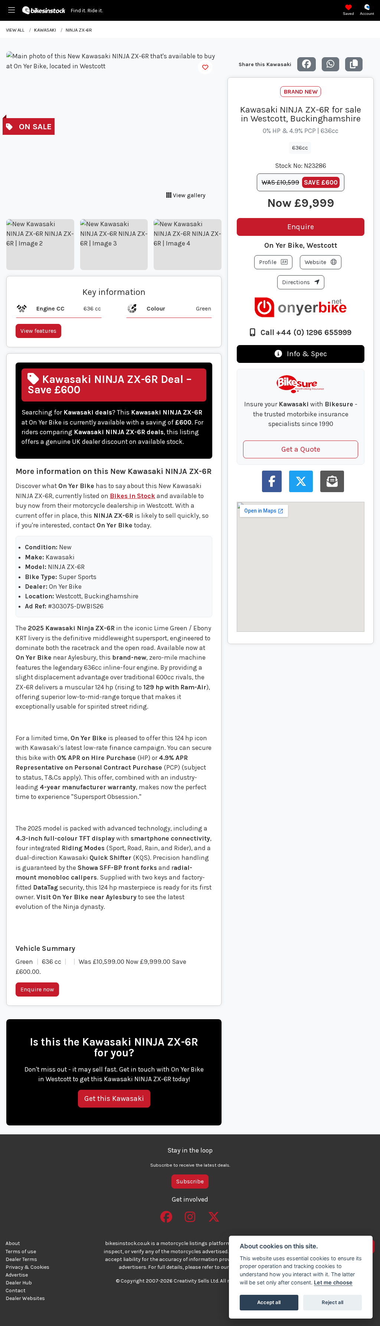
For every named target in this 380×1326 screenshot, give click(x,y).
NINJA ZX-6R (79, 30)
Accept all (269, 1302)
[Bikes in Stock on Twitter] (214, 1214)
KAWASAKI (45, 30)
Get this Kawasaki (114, 1098)
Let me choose (333, 1282)
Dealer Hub (19, 1283)
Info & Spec (306, 354)
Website (316, 262)
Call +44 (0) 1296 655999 (305, 332)
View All (15, 30)
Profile (268, 262)
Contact (16, 1290)
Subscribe (190, 1181)
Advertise (17, 1275)
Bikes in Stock (132, 496)
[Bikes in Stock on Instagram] (190, 1214)
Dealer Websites (25, 1298)
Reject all (332, 1302)
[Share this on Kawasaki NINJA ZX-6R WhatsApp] (330, 64)
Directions (296, 282)
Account (367, 14)
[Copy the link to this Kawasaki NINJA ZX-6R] (354, 64)
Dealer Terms (21, 1259)
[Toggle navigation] (11, 10)
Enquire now (37, 989)
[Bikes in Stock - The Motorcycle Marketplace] (43, 9)
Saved (348, 14)
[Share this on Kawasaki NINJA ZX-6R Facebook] (306, 64)
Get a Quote (300, 449)
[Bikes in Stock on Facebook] (166, 1214)
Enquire (300, 226)
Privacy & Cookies (27, 1267)
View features (38, 330)
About (13, 1243)
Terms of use (21, 1251)
